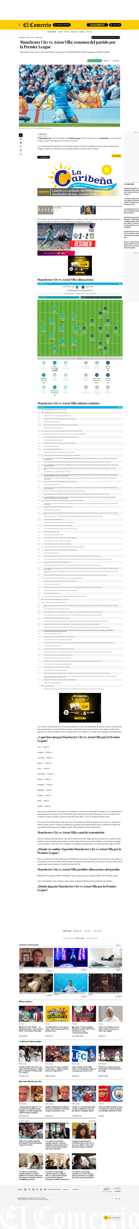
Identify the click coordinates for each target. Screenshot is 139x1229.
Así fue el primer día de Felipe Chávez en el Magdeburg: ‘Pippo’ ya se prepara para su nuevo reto (84, 1069)
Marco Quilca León (24, 1116)
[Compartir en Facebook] (21, 143)
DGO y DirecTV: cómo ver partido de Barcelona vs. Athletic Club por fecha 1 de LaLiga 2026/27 (56, 1069)
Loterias (47, 1024)
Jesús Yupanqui (23, 1036)
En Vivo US (21, 1024)
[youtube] (37, 1189)
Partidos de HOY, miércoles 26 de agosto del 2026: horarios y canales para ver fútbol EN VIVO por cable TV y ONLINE (31, 1070)
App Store (65, 1189)
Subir (116, 1198)
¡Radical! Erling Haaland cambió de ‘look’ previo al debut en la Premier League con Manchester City (57, 1109)
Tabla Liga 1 (89, 32)
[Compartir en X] (21, 146)
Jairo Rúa (101, 1116)
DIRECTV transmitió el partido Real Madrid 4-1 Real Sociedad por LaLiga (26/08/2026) (30, 1143)
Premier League (97, 931)
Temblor (60, 32)
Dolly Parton (74, 32)
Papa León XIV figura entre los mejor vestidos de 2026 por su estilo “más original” (109, 1029)
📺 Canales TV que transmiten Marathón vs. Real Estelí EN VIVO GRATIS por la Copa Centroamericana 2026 (83, 1030)
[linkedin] (41, 1189)
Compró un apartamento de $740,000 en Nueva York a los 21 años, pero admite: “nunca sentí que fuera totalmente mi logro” (83, 1144)
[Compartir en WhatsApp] (21, 139)
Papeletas (82, 32)
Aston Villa (83, 297)
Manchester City (42, 297)
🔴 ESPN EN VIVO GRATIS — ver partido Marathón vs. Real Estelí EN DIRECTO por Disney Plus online (31, 1029)
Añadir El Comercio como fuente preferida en (105, 37)
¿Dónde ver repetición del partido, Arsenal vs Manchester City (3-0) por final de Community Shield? (83, 1109)
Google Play (75, 1189)
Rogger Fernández (50, 1076)
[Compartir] (21, 135)
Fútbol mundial (22, 1064)
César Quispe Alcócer (77, 1036)
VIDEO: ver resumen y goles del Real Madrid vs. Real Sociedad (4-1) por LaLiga (110, 1069)
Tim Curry (67, 32)
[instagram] (33, 1189)
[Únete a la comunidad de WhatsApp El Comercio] (94, 60)
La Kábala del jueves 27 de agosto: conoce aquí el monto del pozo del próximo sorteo (57, 1029)
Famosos (101, 1024)
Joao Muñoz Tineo (24, 1076)
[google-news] (45, 1189)
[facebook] (25, 1189)
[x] (29, 1189)
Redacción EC (43, 134)
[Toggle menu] (19, 25)
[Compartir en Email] (21, 150)
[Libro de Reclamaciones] (117, 1189)
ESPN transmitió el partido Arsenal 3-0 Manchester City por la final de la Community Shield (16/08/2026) (110, 1109)
